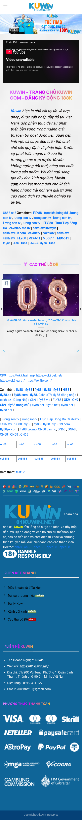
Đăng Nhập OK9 (24, 400)
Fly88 (6, 243)
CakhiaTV (45, 395)
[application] (41, 61)
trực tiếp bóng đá (56, 213)
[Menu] (5, 7)
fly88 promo (28, 429)
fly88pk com (8, 429)
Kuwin (18, 527)
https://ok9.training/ (21, 375)
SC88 (18, 424)
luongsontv (29, 419)
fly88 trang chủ (18, 405)
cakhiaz (5, 400)
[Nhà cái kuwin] (41, 7)
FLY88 (37, 213)
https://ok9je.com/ (39, 380)
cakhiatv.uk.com (14, 233)
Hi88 (16, 243)
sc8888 (4, 458)
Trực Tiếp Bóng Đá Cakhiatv (59, 419)
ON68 (61, 429)
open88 (39, 547)
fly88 (19, 390)
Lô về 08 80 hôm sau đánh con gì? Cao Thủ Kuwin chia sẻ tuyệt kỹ (41, 322)
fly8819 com (61, 424)
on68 (3, 444)
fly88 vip (44, 400)
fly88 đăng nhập (64, 395)
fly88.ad (5, 395)
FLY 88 (48, 223)
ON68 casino (47, 429)
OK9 (3, 375)
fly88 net (38, 405)
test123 (21, 472)
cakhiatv (34, 233)
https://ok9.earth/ (12, 380)
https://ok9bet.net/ (49, 375)
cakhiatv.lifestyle (44, 228)
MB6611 (34, 238)
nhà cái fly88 (38, 243)
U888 (6, 213)
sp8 (13, 213)
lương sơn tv (22, 218)
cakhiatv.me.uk (19, 228)
